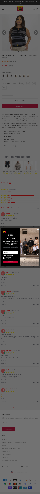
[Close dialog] (38, 229)
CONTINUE (10, 262)
